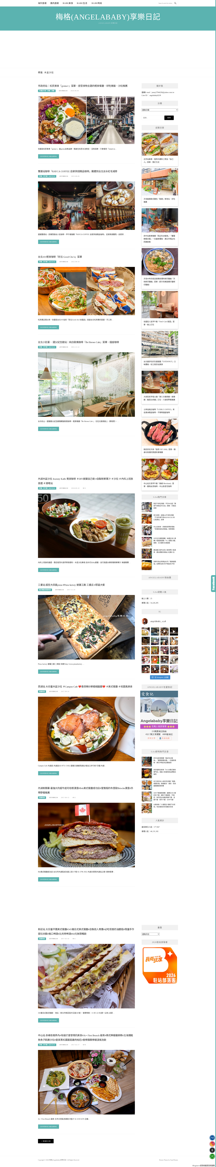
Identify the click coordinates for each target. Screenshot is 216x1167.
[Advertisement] (108, 49)
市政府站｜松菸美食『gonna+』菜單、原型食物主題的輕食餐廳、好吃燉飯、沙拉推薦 (83, 86)
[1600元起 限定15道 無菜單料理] (155, 669)
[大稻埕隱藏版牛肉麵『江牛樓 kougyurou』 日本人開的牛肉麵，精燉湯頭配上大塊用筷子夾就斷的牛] (164, 669)
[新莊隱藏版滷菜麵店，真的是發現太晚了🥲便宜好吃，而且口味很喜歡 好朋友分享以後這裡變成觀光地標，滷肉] (146, 650)
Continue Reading (48, 156)
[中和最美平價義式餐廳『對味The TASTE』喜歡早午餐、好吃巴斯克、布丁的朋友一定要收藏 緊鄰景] (174, 641)
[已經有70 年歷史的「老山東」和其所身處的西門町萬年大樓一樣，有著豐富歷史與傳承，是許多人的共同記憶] (164, 631)
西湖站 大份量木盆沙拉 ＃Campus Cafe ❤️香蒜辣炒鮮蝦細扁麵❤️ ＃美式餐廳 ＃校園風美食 (85, 686)
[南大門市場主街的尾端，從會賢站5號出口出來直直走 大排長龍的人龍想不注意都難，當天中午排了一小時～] (174, 650)
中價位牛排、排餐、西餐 (46, 90)
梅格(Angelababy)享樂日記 (108, 17)
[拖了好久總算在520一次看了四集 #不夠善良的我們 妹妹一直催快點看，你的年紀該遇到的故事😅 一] (155, 631)
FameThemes (174, 1160)
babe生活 (82, 3)
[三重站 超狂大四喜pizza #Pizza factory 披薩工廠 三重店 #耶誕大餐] (86, 627)
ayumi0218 (63, 90)
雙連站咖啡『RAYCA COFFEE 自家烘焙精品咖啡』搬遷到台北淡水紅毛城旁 (77, 171)
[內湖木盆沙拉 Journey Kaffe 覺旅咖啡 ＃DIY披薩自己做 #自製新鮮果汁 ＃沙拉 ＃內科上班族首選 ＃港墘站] (86, 525)
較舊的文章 (47, 1141)
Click (213, 583)
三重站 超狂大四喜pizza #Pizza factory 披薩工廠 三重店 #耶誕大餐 (71, 585)
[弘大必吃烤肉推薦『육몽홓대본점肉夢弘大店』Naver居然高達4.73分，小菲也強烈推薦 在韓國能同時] (164, 650)
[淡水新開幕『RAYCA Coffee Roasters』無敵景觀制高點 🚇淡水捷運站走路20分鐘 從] (155, 641)
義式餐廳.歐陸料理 (45, 589)
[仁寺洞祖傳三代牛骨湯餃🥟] (174, 660)
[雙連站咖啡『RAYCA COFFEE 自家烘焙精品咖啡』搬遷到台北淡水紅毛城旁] (86, 205)
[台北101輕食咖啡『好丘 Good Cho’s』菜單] (86, 291)
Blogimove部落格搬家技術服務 (203, 1166)
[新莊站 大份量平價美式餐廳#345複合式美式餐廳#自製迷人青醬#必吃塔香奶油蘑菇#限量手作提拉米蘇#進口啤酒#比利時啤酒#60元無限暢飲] (86, 976)
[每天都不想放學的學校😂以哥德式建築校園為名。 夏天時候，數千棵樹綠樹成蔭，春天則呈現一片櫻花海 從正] (174, 669)
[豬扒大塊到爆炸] (146, 631)
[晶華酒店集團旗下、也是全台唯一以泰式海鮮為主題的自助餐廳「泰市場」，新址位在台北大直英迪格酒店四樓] (155, 660)
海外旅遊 (42, 3)
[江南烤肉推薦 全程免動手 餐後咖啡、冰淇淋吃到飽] (146, 669)
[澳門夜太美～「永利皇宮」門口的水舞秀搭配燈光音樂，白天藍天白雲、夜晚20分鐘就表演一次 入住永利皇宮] (146, 641)
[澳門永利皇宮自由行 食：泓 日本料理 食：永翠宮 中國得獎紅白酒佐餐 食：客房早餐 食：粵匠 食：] (174, 631)
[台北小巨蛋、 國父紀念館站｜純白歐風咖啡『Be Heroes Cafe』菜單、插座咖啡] (86, 384)
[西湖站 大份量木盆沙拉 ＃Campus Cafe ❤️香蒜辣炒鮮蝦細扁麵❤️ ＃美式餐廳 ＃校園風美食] (86, 729)
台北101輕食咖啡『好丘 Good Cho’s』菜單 (60, 257)
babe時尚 (96, 3)
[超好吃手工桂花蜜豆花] (164, 660)
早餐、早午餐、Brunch (47, 176)
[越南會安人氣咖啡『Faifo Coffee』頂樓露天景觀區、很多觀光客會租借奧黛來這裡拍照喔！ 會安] (155, 650)
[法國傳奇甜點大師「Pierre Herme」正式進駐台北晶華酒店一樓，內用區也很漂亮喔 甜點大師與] (146, 660)
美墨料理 (42, 691)
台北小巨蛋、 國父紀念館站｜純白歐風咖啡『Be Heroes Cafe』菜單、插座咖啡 (78, 342)
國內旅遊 (54, 3)
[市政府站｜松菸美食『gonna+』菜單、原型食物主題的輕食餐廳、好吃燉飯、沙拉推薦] (86, 120)
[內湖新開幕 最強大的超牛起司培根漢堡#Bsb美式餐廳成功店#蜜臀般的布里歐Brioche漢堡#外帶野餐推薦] (86, 835)
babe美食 (68, 3)
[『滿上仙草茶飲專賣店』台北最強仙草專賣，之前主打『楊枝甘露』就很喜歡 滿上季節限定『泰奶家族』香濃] (164, 641)
